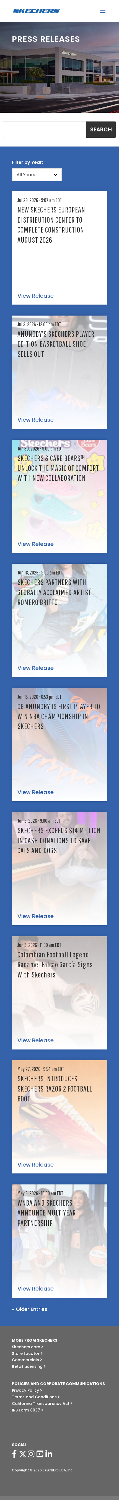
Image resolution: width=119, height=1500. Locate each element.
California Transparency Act (41, 1403)
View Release (35, 296)
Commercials (26, 1360)
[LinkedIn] (49, 1454)
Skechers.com (26, 1347)
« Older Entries (29, 1309)
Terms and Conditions (35, 1397)
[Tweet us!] (23, 1454)
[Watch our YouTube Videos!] (41, 1454)
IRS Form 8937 (26, 1410)
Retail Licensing (28, 1366)
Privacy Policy (26, 1390)
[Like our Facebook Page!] (15, 1454)
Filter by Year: (27, 162)
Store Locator (26, 1353)
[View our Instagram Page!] (32, 1454)
